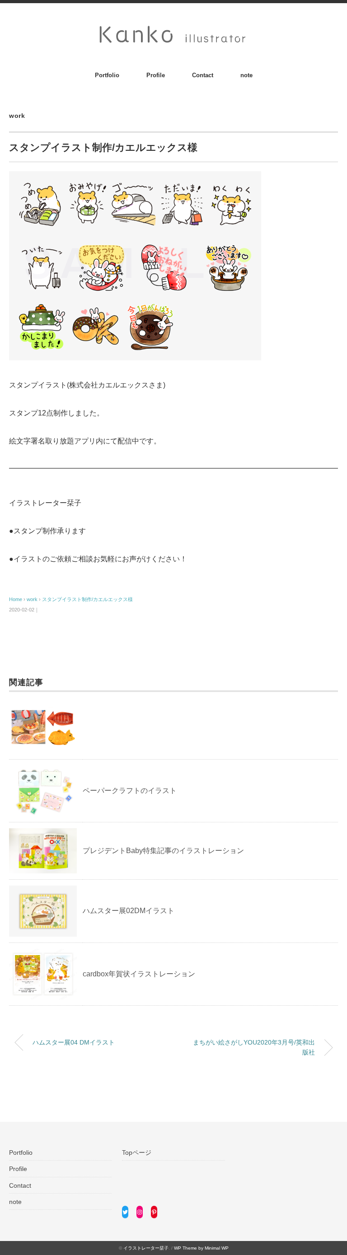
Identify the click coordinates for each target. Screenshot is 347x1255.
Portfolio (107, 75)
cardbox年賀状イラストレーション (139, 974)
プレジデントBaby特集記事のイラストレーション (163, 850)
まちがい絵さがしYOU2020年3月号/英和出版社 (254, 1047)
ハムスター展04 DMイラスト (74, 1042)
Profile (155, 75)
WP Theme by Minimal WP (201, 1248)
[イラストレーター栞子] (173, 28)
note (246, 75)
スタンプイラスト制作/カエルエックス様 (87, 599)
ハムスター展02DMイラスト (128, 910)
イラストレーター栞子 (146, 1248)
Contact (202, 75)
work (17, 115)
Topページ (136, 1152)
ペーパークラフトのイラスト (130, 790)
